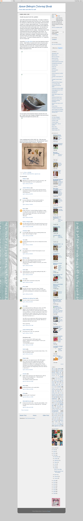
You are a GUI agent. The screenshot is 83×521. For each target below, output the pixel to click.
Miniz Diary (55, 188)
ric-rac (59, 416)
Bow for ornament (55, 56)
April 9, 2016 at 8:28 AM (28, 369)
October (56, 458)
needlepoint (61, 408)
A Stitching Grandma (57, 336)
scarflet (61, 417)
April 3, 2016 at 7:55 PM (28, 204)
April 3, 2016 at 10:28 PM (28, 235)
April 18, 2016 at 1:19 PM (28, 396)
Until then (60, 144)
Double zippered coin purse (57, 61)
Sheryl (24, 385)
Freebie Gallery (55, 122)
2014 (54, 482)
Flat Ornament (55, 69)
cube (60, 388)
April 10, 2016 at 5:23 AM (28, 381)
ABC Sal (24, 173)
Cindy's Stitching (26, 329)
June (55, 464)
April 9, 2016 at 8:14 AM (28, 354)
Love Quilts (54, 404)
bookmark (59, 373)
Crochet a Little (55, 120)
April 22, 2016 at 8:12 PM (28, 407)
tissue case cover (55, 424)
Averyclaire (55, 306)
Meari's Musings (56, 355)
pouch (60, 415)
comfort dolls (55, 384)
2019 (54, 449)
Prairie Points (54, 106)
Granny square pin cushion (57, 73)
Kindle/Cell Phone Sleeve (57, 82)
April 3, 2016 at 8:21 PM (28, 217)
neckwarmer (59, 406)
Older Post (46, 415)
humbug (53, 401)
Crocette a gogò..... (57, 235)
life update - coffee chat (60, 329)
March (55, 474)
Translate (56, 34)
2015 (54, 480)
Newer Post (23, 415)
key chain (55, 402)
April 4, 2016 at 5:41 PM (28, 294)
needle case (54, 408)
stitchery (61, 420)
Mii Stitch (25, 258)
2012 (54, 486)
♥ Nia (24, 393)
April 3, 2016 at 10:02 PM (28, 226)
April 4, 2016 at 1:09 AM (28, 244)
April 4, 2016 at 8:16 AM (28, 265)
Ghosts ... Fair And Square (60, 164)
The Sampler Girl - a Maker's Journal (57, 327)
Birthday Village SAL (56, 372)
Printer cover (54, 416)
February (56, 476)
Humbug (53, 74)
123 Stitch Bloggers (56, 117)
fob (59, 396)
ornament (55, 411)
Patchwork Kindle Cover (57, 97)
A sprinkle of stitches (56, 118)
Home (34, 415)
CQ (54, 386)
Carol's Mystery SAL (59, 378)
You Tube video (28, 41)
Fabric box (54, 66)
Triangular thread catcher (57, 107)
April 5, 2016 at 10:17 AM (28, 325)
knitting (60, 402)
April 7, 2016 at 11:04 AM (28, 344)
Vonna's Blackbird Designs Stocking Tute (57, 112)
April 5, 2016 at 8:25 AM (28, 301)
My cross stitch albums (56, 44)
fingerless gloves (55, 394)
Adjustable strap (55, 53)
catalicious (55, 380)
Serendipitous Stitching (56, 254)
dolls (58, 389)
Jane (24, 239)
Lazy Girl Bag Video (56, 83)
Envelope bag (55, 64)
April (55, 467)
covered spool (60, 385)
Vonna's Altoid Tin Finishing (57, 109)
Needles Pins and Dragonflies (57, 217)
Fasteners (54, 68)
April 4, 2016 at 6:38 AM (28, 253)
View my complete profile (57, 27)
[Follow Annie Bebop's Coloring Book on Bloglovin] (57, 48)
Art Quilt (53, 370)
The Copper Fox (56, 198)
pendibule (53, 412)
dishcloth (53, 389)
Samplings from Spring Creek (29, 298)
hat (56, 400)
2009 (54, 491)
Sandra (24, 349)
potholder (55, 415)
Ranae (24, 208)
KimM (24, 198)
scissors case (55, 419)
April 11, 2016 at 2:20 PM (28, 389)
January (56, 478)
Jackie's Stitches (26, 187)
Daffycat (24, 178)
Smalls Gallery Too (56, 129)
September (56, 460)
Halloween (54, 398)
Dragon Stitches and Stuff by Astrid (57, 275)
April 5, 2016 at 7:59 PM (28, 333)
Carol (24, 306)
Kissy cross (54, 126)
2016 (54, 455)
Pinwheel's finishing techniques (56, 101)
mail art (57, 405)
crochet (59, 386)
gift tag (60, 397)
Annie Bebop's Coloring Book (35, 6)
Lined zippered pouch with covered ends (57, 90)
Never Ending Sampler (57, 409)
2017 (54, 453)
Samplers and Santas (58, 143)
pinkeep (61, 413)
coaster (57, 381)
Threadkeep (59, 423)
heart (60, 400)
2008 (54, 493)
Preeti (24, 248)
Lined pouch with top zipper (57, 88)
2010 (54, 489)
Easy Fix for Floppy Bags (60, 200)
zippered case (37, 173)
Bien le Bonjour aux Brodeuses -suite (57, 300)
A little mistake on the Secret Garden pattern (60, 183)
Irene (24, 278)
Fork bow (54, 71)
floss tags (55, 396)
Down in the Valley (58, 469)
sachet (57, 417)
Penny (24, 286)
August (56, 462)
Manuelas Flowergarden (56, 153)
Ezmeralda (54, 393)
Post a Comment (24, 410)
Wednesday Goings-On (60, 358)
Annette (24, 373)
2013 (54, 484)
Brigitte (24, 358)
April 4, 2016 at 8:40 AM (28, 274)
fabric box (60, 393)
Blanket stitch (54, 54)
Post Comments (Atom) (30, 418)
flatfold (62, 394)
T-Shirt (56, 421)
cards (61, 377)
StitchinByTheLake (27, 401)
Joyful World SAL (30, 173)
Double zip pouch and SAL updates (58, 472)
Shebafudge (56, 316)
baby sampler (60, 370)
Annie (58, 15)
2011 (54, 487)
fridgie (57, 397)
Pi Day (58, 412)
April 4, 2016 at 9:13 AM (28, 282)
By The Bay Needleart (58, 179)
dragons (58, 390)
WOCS (61, 424)
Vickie (24, 269)
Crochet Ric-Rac (55, 59)
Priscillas (55, 162)
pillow (62, 412)
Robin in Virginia (26, 221)
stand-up (56, 420)
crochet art (54, 388)
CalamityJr (25, 230)
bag (54, 371)
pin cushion (55, 413)
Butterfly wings (56, 226)
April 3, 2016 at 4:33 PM (28, 183)
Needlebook (54, 92)
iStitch (54, 290)
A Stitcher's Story (57, 170)
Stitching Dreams (57, 135)
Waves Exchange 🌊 (60, 278)
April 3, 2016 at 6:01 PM (28, 194)
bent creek (60, 371)
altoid (59, 368)
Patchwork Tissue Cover (57, 98)
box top (59, 375)
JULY (59, 227)
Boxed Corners (55, 58)
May (55, 465)
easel (61, 392)
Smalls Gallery (55, 128)
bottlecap (53, 375)
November (56, 456)
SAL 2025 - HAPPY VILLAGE (60, 349)
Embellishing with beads (57, 63)
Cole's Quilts (59, 382)
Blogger (48, 511)
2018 (54, 451)
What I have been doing (60, 220)
